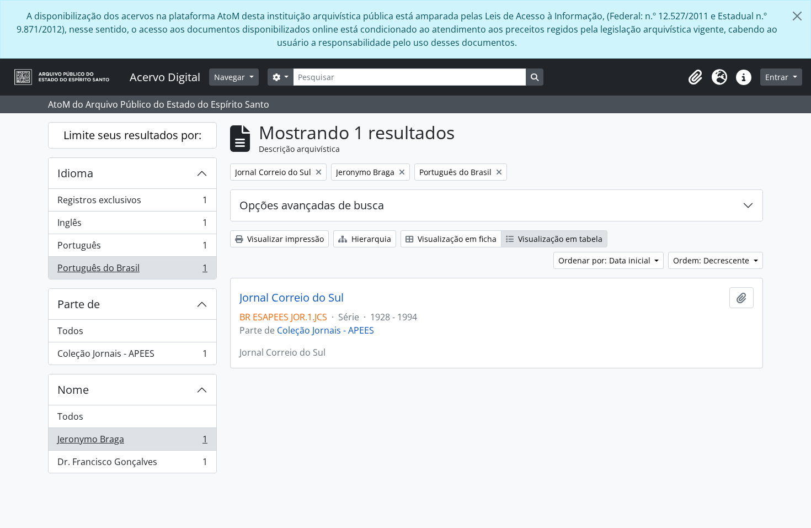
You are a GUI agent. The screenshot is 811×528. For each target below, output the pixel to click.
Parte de (78, 304)
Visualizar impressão (284, 239)
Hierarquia (370, 239)
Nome (73, 389)
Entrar (778, 77)
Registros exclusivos (132, 203)
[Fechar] (797, 16)
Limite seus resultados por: (132, 135)
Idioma (75, 173)
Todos (70, 331)
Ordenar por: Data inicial (605, 260)
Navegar (230, 77)
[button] (695, 77)
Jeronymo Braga (132, 442)
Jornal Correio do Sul (291, 297)
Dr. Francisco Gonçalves (132, 464)
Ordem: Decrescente (712, 260)
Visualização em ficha (456, 239)
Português (132, 248)
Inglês (132, 225)
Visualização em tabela (559, 239)
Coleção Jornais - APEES (132, 356)
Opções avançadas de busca (311, 205)
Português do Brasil (132, 270)
